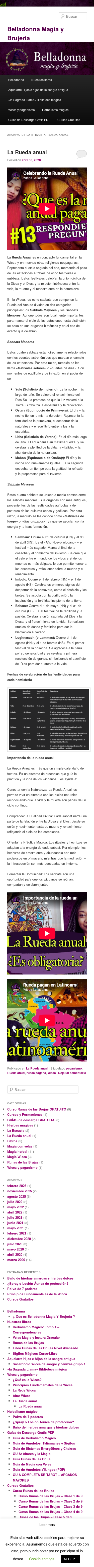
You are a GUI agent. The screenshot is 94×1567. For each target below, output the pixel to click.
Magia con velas (19, 1146)
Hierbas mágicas (20, 1125)
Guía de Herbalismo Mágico (34, 1438)
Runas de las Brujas (22, 1162)
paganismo (74, 1068)
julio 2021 (14, 1217)
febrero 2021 (16, 1233)
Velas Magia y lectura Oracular (36, 1337)
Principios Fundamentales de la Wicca (37, 1294)
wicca (52, 1072)
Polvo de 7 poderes (22, 1288)
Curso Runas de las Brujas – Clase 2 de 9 (50, 1501)
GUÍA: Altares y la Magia (31, 1453)
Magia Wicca (17, 1156)
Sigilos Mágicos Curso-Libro (35, 1353)
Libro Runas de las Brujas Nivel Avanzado (45, 1348)
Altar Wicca (21, 1395)
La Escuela (15, 1130)
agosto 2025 (16, 1196)
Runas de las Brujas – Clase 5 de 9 (45, 1516)
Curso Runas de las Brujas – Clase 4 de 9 (50, 1511)
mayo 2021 (15, 1228)
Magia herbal (17, 1151)
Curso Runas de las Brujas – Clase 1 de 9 (50, 1496)
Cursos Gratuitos (68, 120)
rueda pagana (36, 1072)
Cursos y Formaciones (24, 1114)
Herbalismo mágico (55, 110)
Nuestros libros (41, 80)
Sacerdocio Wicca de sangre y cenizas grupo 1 (49, 1364)
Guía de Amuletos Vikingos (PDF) (39, 1469)
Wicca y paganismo (21, 110)
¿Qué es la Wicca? (27, 1379)
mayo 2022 (15, 1206)
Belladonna (16, 80)
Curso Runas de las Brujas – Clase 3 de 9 (50, 1506)
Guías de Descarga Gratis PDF (29, 120)
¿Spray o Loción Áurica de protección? (37, 1283)
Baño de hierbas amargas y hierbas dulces (40, 1278)
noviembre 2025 (19, 1190)
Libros (12, 1140)
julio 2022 (14, 1201)
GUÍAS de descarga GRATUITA (30, 1120)
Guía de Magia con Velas (32, 1464)
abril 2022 (14, 1212)
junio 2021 (15, 1222)
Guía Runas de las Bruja (31, 1458)
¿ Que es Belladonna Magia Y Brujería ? (44, 1316)
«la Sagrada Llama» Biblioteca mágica (34, 100)
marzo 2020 (16, 1259)
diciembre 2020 (19, 1238)
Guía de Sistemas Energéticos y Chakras (44, 1448)
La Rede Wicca (24, 1390)
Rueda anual (16, 1072)
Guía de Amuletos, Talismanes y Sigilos (44, 1443)
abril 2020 (14, 1254)
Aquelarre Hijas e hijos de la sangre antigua (38, 90)
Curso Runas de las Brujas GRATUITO (36, 1109)
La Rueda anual (27, 152)
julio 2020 (14, 1244)
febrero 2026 (16, 1185)
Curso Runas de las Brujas (33, 1490)
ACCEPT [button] (70, 1558)
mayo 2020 (15, 1249)
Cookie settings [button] (41, 1558)
